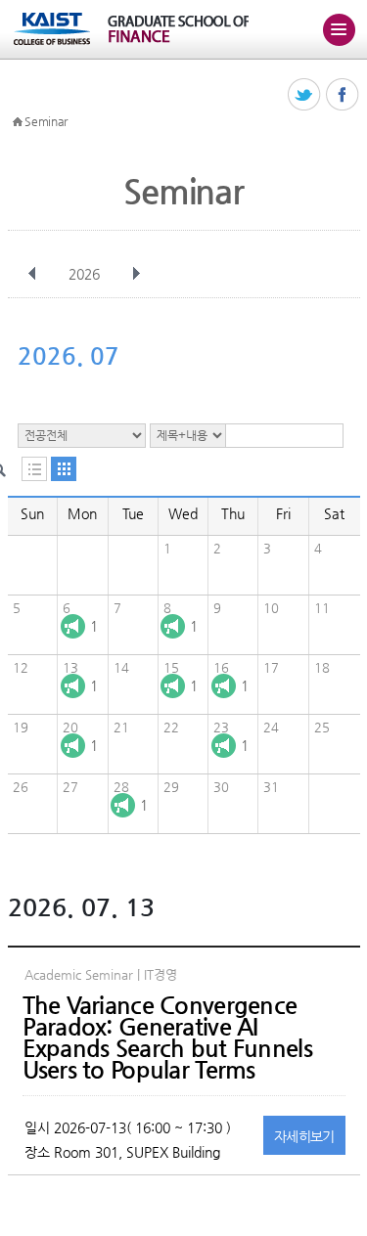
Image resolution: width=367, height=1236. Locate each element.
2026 (84, 274)
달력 (63, 469)
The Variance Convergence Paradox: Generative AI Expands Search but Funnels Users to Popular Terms (167, 1037)
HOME (18, 122)
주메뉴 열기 (338, 29)
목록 (34, 469)
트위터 (305, 95)
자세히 (304, 1136)
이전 (32, 273)
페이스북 (343, 95)
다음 (136, 273)
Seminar (46, 121)
